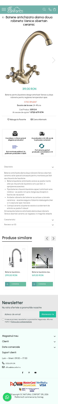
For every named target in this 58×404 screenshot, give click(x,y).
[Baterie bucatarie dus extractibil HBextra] (42, 257)
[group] (29, 57)
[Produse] (4, 9)
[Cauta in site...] (44, 9)
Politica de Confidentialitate (21, 322)
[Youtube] (35, 373)
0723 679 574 (10, 363)
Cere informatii (39, 119)
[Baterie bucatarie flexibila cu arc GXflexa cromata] (15, 257)
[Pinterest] (29, 373)
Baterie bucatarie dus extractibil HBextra (41, 272)
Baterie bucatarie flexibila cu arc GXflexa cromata (14, 272)
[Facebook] (22, 373)
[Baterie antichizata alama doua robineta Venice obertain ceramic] (29, 57)
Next (53, 60)
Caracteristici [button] (9, 220)
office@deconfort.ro (13, 367)
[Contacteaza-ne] (50, 9)
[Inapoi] (2, 17)
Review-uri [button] (10, 224)
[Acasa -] (15, 9)
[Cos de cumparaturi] (54, 9)
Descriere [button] (8, 167)
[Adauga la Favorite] (24, 249)
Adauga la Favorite (17, 119)
